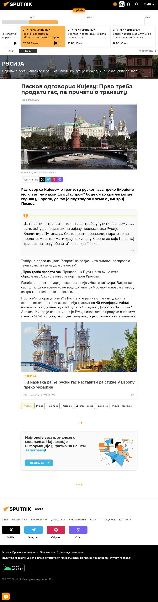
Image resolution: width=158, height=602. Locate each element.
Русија (39, 405)
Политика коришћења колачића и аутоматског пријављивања (40, 557)
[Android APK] (14, 568)
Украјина (67, 405)
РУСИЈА (30, 376)
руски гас (103, 405)
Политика (53, 405)
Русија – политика (122, 405)
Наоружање (77, 519)
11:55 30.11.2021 (30, 99)
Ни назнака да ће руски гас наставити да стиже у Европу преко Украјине (79, 384)
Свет (5, 519)
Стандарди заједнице (70, 552)
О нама (6, 552)
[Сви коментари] (6, 596)
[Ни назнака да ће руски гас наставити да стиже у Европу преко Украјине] (79, 347)
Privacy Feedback (120, 557)
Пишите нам (47, 552)
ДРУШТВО (58, 519)
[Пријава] (128, 4)
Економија (39, 519)
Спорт (94, 519)
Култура (125, 519)
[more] (132, 250)
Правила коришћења (25, 552)
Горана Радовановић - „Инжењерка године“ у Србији (42, 35)
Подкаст (109, 519)
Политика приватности (94, 557)
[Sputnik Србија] (19, 7)
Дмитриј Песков (84, 405)
